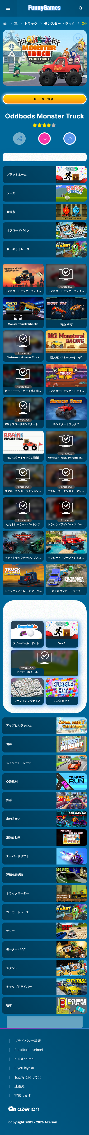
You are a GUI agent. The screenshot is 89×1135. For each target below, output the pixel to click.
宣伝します (22, 1095)
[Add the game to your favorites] (78, 38)
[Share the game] (19, 138)
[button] (80, 8)
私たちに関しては (27, 1077)
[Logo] (44, 8)
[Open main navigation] (8, 8)
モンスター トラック (59, 23)
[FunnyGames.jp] (5, 23)
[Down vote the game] (44, 138)
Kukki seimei (24, 1059)
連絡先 (19, 1086)
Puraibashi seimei (28, 1049)
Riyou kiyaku (24, 1068)
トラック (30, 23)
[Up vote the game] (69, 138)
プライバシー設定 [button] (27, 1040)
